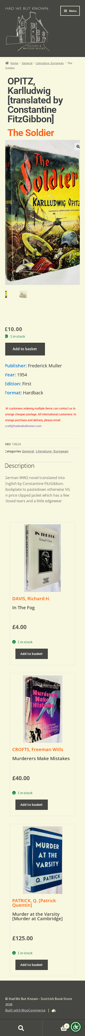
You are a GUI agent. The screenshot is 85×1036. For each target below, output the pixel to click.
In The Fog (23, 607)
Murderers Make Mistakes (41, 758)
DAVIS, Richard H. (31, 598)
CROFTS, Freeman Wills (37, 749)
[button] (78, 146)
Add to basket (25, 348)
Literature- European (50, 63)
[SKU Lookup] (53, 1011)
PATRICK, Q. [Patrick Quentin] (34, 902)
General (27, 63)
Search (21, 1028)
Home (14, 63)
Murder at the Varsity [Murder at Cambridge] (37, 916)
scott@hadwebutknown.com (23, 426)
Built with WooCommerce (25, 1010)
